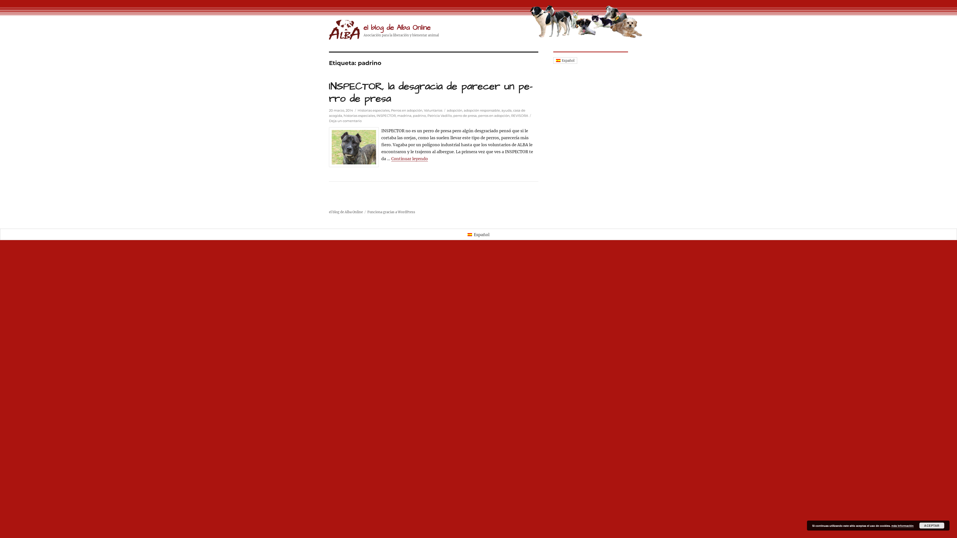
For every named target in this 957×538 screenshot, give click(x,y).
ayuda (506, 110)
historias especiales (359, 116)
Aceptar (932, 525)
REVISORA (519, 116)
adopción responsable (482, 110)
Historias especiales (374, 110)
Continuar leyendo (409, 158)
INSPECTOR (386, 116)
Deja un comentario (345, 121)
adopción (454, 110)
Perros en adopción (406, 110)
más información (902, 526)
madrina (404, 116)
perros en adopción (494, 116)
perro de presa (465, 116)
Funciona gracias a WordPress (391, 212)
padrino (419, 116)
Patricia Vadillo (439, 116)
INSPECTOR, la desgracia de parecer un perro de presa (431, 93)
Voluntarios (433, 110)
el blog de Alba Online (397, 27)
